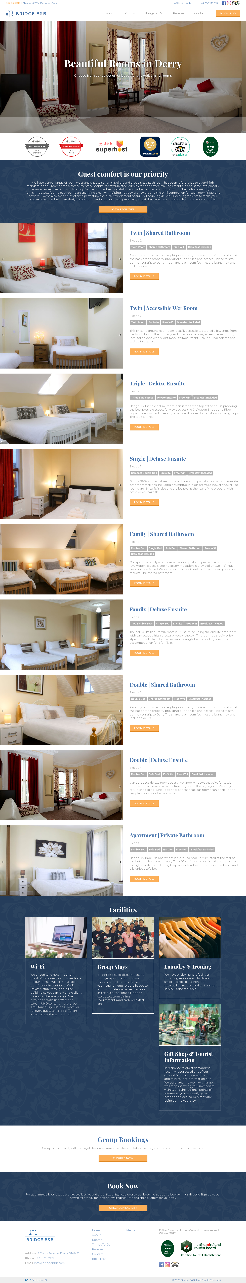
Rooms (130, 13)
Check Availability (123, 1207)
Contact (200, 13)
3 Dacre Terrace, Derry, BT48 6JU (59, 1253)
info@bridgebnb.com (184, 3)
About (110, 13)
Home (96, 1230)
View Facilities (123, 209)
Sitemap (131, 1230)
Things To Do (154, 13)
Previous (3, 259)
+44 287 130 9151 (208, 3)
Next (120, 259)
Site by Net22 (39, 1279)
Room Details (144, 276)
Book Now (228, 13)
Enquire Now (123, 1158)
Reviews (178, 13)
